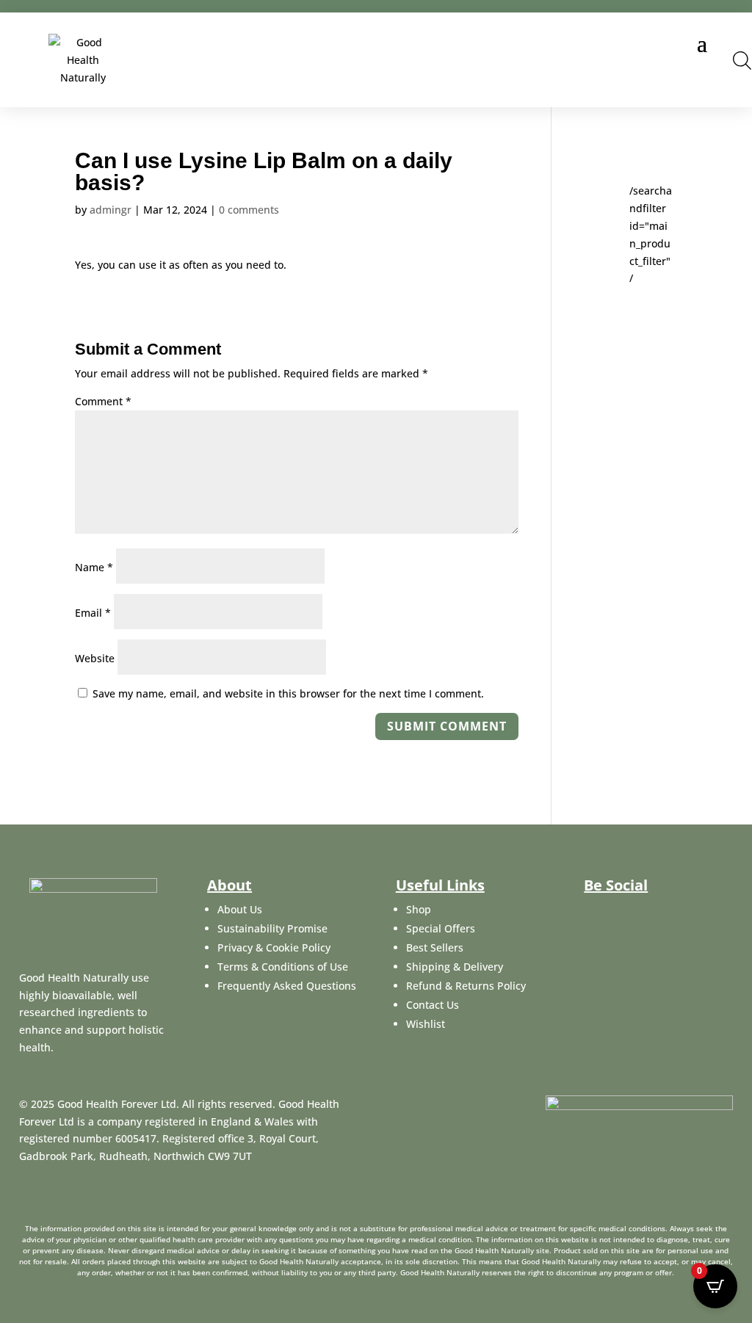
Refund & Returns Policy (466, 986)
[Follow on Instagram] (664, 912)
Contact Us (432, 1005)
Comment (103, 401)
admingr (110, 210)
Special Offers (440, 928)
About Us (239, 909)
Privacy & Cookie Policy (273, 947)
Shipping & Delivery (454, 967)
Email (93, 613)
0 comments (249, 210)
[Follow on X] (629, 912)
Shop (418, 909)
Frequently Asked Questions (286, 986)
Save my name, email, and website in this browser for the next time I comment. (288, 693)
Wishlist (425, 1024)
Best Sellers (434, 947)
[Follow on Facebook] (594, 912)
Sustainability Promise (272, 928)
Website (95, 658)
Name (94, 567)
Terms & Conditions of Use (282, 967)
